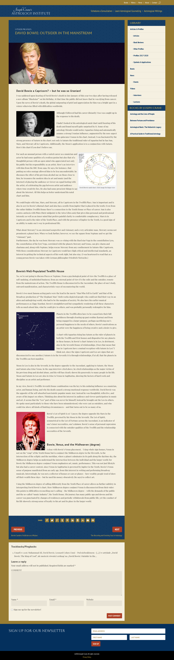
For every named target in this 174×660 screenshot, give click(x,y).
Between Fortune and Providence (142, 120)
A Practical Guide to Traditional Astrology (145, 133)
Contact (154, 2)
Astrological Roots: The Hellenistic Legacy (145, 127)
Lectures (137, 102)
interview (70, 164)
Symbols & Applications (142, 62)
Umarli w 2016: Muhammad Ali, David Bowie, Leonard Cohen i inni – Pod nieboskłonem (54, 552)
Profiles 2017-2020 (141, 55)
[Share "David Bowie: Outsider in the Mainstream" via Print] (92, 520)
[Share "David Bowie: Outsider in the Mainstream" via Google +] (57, 520)
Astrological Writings (153, 11)
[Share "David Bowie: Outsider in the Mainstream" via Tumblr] (62, 520)
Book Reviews (139, 42)
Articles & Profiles (137, 29)
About (147, 2)
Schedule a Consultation (101, 11)
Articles (136, 35)
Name (14, 599)
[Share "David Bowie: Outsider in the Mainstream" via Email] (87, 520)
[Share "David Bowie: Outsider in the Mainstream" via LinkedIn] (72, 520)
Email (52, 599)
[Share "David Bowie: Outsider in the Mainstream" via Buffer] (77, 520)
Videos (133, 2)
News (140, 2)
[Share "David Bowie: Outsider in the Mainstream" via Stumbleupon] (82, 520)
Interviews (137, 95)
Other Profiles (23, 29)
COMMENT (16, 570)
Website (89, 599)
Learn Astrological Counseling (128, 11)
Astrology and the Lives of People (142, 114)
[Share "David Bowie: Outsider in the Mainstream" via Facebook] (47, 520)
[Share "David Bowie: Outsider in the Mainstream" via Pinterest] (67, 520)
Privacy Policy (87, 657)
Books (126, 2)
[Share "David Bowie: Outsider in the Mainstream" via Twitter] (52, 520)
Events (136, 82)
